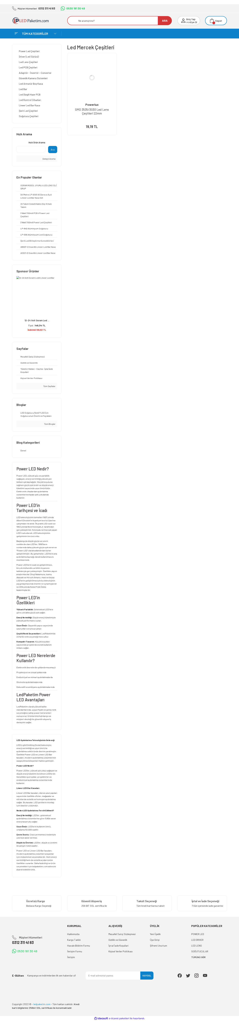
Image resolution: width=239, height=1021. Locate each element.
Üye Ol (193, 22)
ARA (165, 20)
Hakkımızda (73, 934)
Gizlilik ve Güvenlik (117, 939)
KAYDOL (147, 975)
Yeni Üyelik (155, 934)
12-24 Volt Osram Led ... (37, 320)
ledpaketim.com (40, 866)
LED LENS (196, 945)
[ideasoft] (101, 1018)
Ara (53, 149)
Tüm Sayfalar (49, 386)
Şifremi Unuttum (158, 945)
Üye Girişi (155, 939)
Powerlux (92, 104)
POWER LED (197, 934)
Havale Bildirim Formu (78, 945)
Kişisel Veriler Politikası (120, 951)
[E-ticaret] (119, 1018)
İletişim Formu (74, 951)
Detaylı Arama (48, 158)
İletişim (71, 957)
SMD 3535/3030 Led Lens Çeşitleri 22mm (92, 111)
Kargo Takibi (74, 939)
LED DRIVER (197, 939)
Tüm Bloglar (49, 424)
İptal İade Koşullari (118, 945)
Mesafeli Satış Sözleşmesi (122, 934)
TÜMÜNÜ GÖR (198, 957)
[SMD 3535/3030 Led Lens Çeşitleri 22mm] (91, 77)
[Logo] (33, 21)
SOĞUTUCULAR (199, 951)
